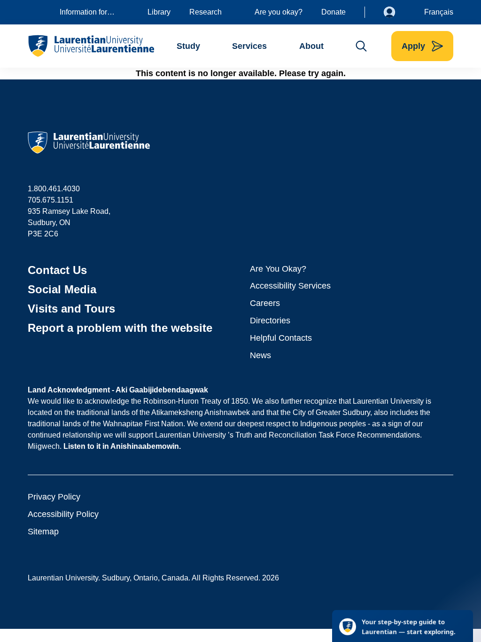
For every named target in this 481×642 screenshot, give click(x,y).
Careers (265, 303)
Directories (270, 320)
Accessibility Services (290, 285)
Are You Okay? (278, 269)
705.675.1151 (50, 200)
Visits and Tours (71, 308)
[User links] (396, 12)
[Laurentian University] (91, 46)
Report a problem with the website (120, 327)
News (260, 355)
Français (438, 12)
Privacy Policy (54, 496)
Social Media (62, 289)
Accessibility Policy (63, 514)
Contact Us (57, 270)
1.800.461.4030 (54, 189)
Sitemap (43, 531)
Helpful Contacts (281, 338)
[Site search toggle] (361, 46)
